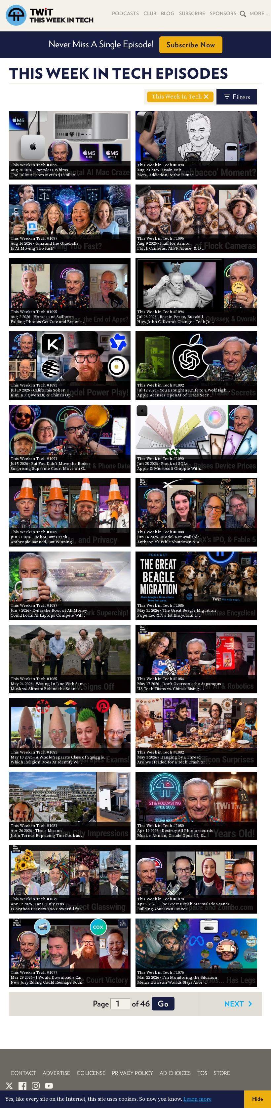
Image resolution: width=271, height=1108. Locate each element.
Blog (167, 14)
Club (149, 14)
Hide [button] (257, 1099)
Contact (23, 1073)
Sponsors (223, 14)
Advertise (56, 1073)
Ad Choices (175, 1073)
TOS (202, 1073)
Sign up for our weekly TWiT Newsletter (132, 44)
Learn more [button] (197, 1099)
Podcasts (125, 14)
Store (222, 1073)
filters (242, 97)
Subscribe (192, 14)
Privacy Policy (132, 1073)
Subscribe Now (209, 44)
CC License (91, 1073)
